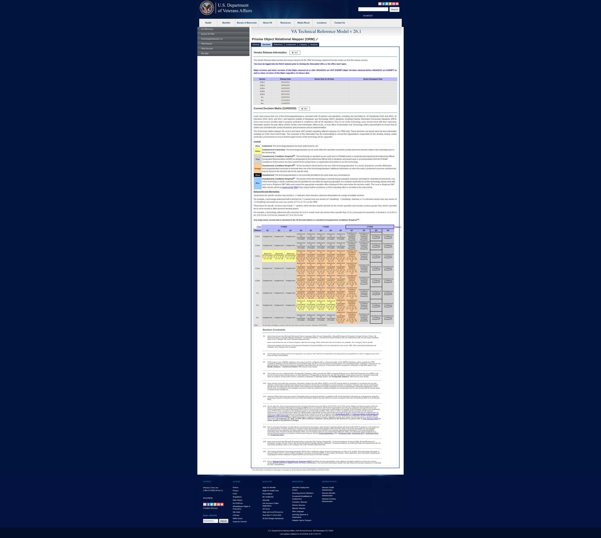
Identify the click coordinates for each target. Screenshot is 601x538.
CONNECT (207, 481)
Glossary (207, 49)
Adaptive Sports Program (301, 520)
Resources (285, 23)
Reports (206, 44)
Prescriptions (267, 494)
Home (207, 29)
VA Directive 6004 (344, 433)
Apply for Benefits (269, 487)
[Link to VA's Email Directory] (380, 4)
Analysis (314, 45)
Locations (321, 23)
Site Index (236, 512)
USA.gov (236, 515)
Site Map (204, 53)
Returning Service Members (302, 493)
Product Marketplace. (326, 433)
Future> (398, 227)
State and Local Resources (272, 512)
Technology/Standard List (212, 39)
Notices (236, 487)
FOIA (235, 494)
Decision (266, 45)
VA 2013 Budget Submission (273, 518)
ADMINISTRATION (329, 481)
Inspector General (240, 522)
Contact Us (339, 23)
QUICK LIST (267, 481)
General (255, 45)
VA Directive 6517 (358, 433)
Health (208, 23)
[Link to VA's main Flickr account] (393, 4)
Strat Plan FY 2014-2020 (271, 515)
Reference (278, 45)
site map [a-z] (367, 15)
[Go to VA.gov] (226, 8)
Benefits (226, 23)
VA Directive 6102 (277, 435)
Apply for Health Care (270, 491)
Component (291, 45)
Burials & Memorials (247, 23)
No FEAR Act (238, 503)
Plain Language (298, 511)
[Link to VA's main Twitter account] (386, 4)
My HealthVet (267, 497)
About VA (267, 23)
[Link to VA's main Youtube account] (397, 4)
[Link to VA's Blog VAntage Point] (390, 4)
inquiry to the (290, 187)
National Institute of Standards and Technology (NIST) (292, 461)
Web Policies (237, 500)
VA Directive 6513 (371, 433)
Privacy (236, 491)
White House (237, 518)
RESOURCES (297, 481)
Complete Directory (210, 508)
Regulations (237, 497)
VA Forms (266, 509)
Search (207, 34)
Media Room (304, 23)
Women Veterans (298, 505)
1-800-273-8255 (209, 490)
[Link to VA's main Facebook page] (383, 4)
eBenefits (266, 500)
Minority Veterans (298, 508)
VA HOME (236, 481)
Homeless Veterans (299, 502)
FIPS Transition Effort (370, 419)
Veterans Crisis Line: (211, 488)
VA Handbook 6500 (342, 414)
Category (303, 45)
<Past (259, 227)
